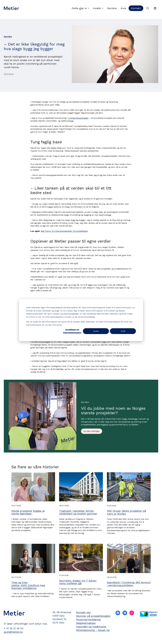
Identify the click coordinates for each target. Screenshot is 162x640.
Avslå (123, 331)
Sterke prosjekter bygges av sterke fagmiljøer (28, 512)
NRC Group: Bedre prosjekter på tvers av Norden (126, 512)
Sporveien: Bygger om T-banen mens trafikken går (77, 582)
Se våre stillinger (92, 431)
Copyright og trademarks (91, 626)
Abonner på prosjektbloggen (93, 615)
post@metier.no (13, 632)
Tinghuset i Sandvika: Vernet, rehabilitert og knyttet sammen (78, 512)
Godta (96, 331)
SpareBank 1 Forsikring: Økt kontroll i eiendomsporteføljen (128, 584)
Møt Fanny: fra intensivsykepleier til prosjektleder (64, 231)
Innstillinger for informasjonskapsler (72, 331)
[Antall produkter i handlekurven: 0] (155, 8)
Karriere (8, 36)
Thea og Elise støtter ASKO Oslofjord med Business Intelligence (28, 585)
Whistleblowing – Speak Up (93, 630)
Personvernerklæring (88, 619)
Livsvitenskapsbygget (78, 118)
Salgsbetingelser (86, 623)
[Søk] (147, 8)
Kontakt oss (83, 612)
